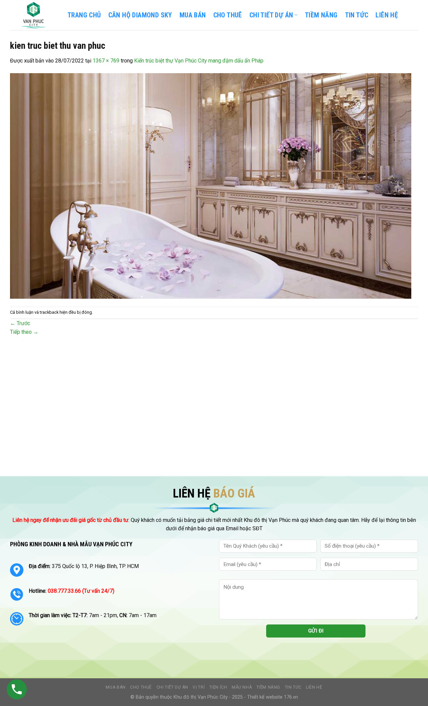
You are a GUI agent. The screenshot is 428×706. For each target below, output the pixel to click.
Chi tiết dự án (172, 687)
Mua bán (193, 15)
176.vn (291, 697)
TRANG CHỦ (84, 15)
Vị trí (199, 687)
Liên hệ (314, 687)
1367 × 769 (106, 60)
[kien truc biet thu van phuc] (210, 185)
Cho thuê (227, 15)
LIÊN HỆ (387, 15)
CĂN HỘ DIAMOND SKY (140, 15)
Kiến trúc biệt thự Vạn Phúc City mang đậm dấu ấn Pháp (198, 60)
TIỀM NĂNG (321, 15)
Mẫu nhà (242, 687)
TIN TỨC (356, 15)
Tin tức (293, 687)
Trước (20, 323)
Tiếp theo (24, 332)
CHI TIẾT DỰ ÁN (271, 15)
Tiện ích (218, 687)
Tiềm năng (268, 687)
